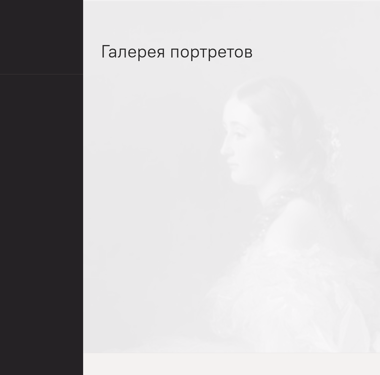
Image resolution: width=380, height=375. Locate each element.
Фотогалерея (114, 9)
